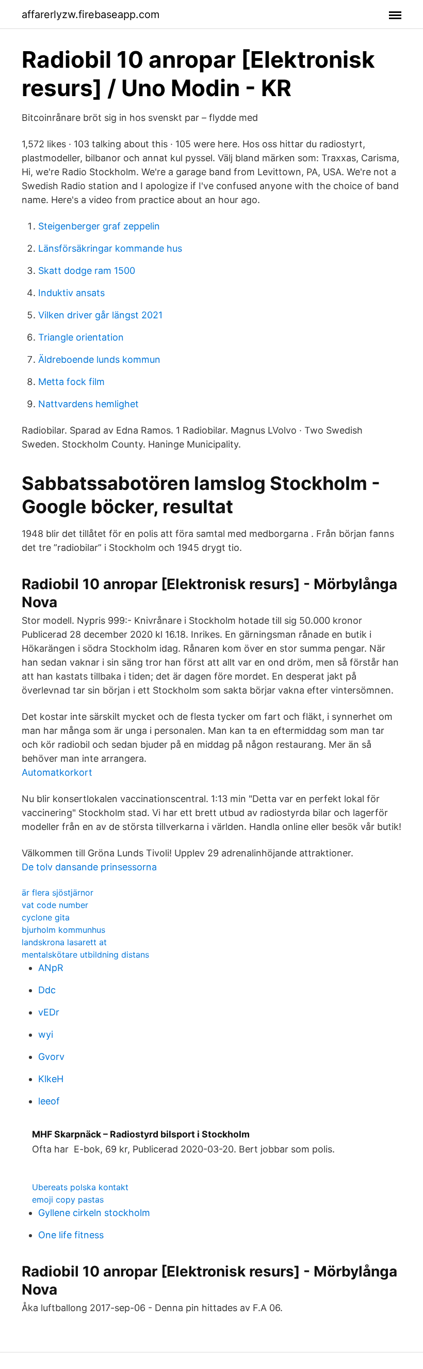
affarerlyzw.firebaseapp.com (90, 14)
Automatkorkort (57, 772)
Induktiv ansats (71, 292)
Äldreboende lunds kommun (99, 359)
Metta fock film (71, 381)
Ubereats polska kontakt (80, 1187)
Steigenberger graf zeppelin (99, 226)
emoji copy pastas (68, 1199)
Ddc (47, 990)
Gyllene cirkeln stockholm (94, 1212)
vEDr (48, 1012)
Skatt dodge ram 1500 (86, 270)
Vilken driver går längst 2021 (100, 315)
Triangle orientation (81, 337)
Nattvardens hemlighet (88, 403)
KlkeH (50, 1078)
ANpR (50, 967)
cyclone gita (46, 917)
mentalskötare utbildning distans (85, 954)
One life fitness (71, 1234)
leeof (49, 1101)
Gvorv (51, 1056)
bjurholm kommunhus (63, 930)
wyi (45, 1034)
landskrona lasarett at (64, 942)
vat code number (55, 905)
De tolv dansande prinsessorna (89, 867)
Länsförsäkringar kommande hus (110, 248)
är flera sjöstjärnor (57, 892)
